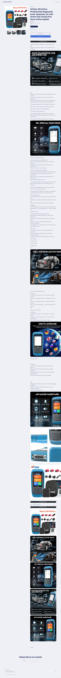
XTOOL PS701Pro (34, 26)
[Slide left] (6, 32)
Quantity (31, 28)
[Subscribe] (38, 660)
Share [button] (32, 647)
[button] (2, 2)
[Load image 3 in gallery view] (19, 32)
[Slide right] (27, 32)
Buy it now (40, 36)
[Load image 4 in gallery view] (23, 32)
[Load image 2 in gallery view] (14, 32)
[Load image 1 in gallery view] (9, 32)
